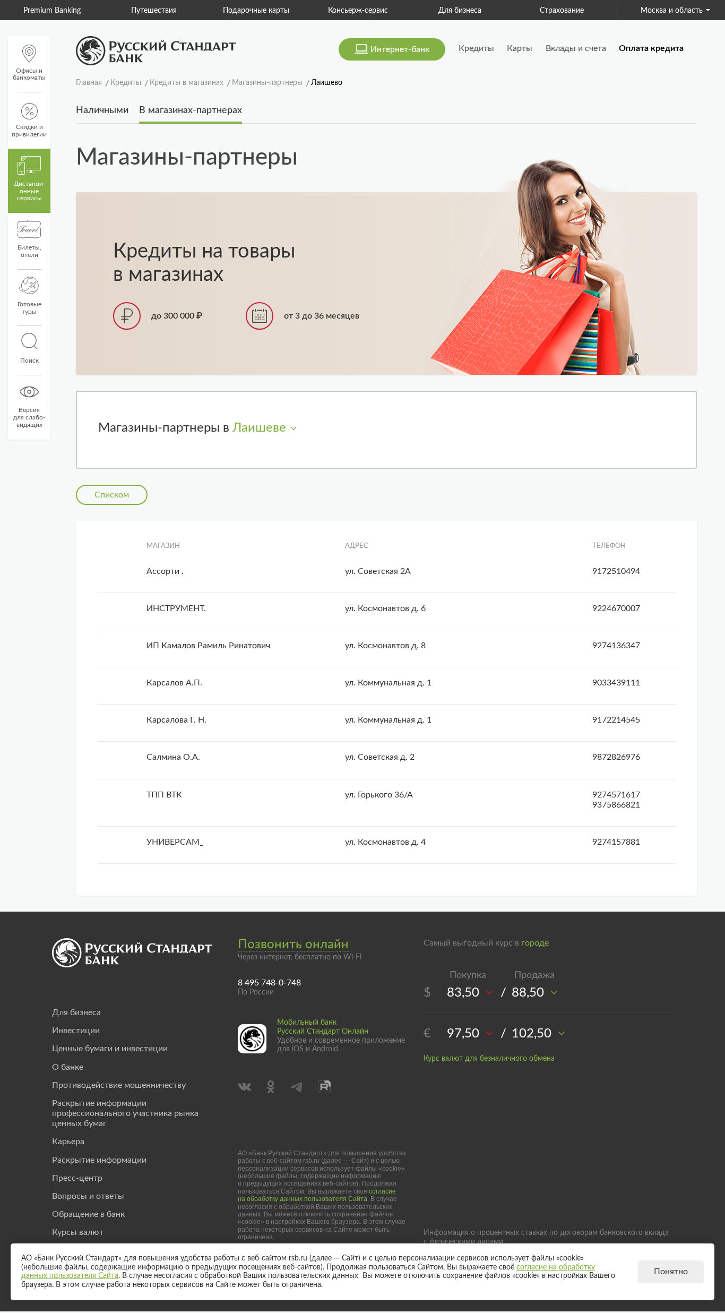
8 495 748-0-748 (269, 983)
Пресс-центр (77, 1178)
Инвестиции (76, 1030)
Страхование (509, 10)
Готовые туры (29, 308)
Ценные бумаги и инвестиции (110, 1048)
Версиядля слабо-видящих (29, 417)
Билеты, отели (29, 251)
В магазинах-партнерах (190, 110)
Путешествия (101, 10)
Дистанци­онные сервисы (29, 191)
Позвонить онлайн (293, 944)
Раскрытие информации (99, 1160)
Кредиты (476, 48)
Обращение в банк (88, 1214)
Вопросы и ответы (88, 1196)
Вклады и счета (576, 48)
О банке (67, 1067)
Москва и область (672, 10)
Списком (111, 495)
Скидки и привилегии (29, 131)
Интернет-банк (399, 49)
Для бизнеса (407, 10)
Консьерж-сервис (305, 10)
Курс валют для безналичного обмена (489, 1058)
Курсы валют (77, 1232)
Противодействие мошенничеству (119, 1085)
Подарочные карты (203, 10)
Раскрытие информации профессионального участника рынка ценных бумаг (125, 1113)
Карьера (68, 1141)
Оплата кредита (651, 48)
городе (535, 943)
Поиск (29, 360)
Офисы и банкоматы (29, 74)
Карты (519, 48)
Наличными (102, 110)
